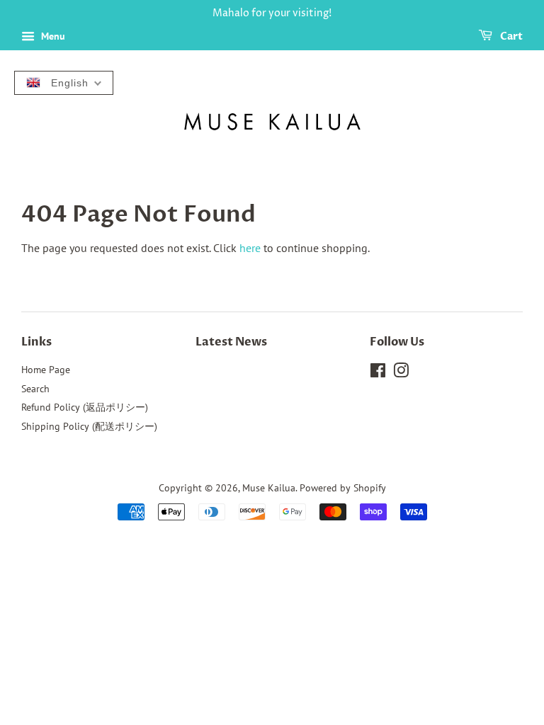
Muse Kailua (268, 487)
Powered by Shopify (343, 487)
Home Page (45, 369)
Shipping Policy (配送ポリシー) (89, 426)
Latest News (231, 342)
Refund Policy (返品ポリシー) (84, 407)
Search (35, 388)
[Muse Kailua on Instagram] (401, 373)
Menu (51, 36)
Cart (510, 36)
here (250, 248)
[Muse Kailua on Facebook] (378, 373)
